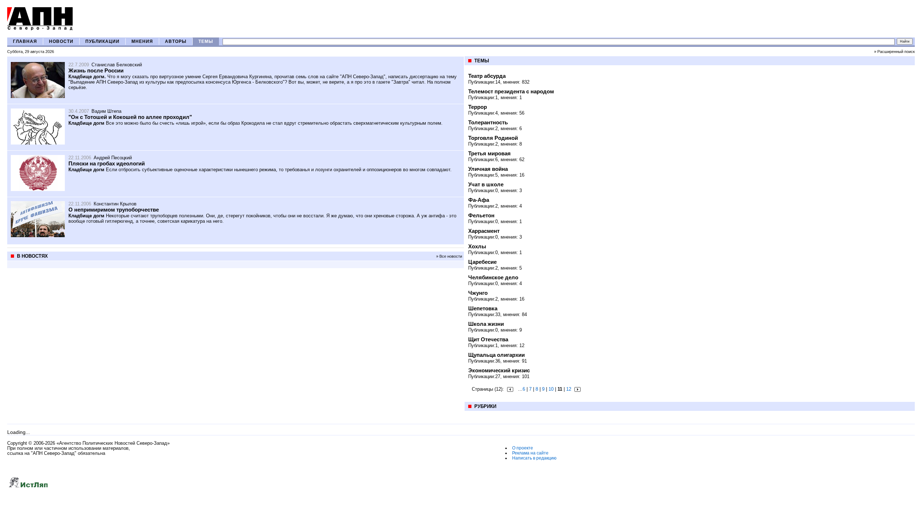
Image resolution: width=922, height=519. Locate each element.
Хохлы (477, 246)
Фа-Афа (478, 200)
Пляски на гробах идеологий (106, 163)
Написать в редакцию (534, 458)
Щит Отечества (488, 339)
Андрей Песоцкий (113, 157)
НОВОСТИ (61, 41)
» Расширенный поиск (894, 51)
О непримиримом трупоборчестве (113, 210)
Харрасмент (484, 231)
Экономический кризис (499, 370)
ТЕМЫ (205, 41)
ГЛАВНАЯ (25, 41)
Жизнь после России (96, 70)
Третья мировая (489, 153)
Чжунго (478, 293)
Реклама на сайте (530, 453)
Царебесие (482, 262)
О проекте (522, 448)
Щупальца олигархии (496, 355)
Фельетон (481, 215)
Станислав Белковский (116, 64)
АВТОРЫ (176, 41)
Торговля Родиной (493, 138)
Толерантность (488, 122)
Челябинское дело (493, 277)
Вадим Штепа (106, 111)
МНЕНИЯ (142, 41)
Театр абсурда (487, 76)
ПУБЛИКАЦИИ (102, 41)
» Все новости (449, 256)
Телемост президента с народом (511, 91)
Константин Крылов (115, 204)
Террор (477, 107)
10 (551, 389)
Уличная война (488, 169)
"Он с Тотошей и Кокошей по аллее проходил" (130, 117)
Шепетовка (482, 308)
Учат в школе (485, 184)
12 (568, 389)
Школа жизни (486, 324)
